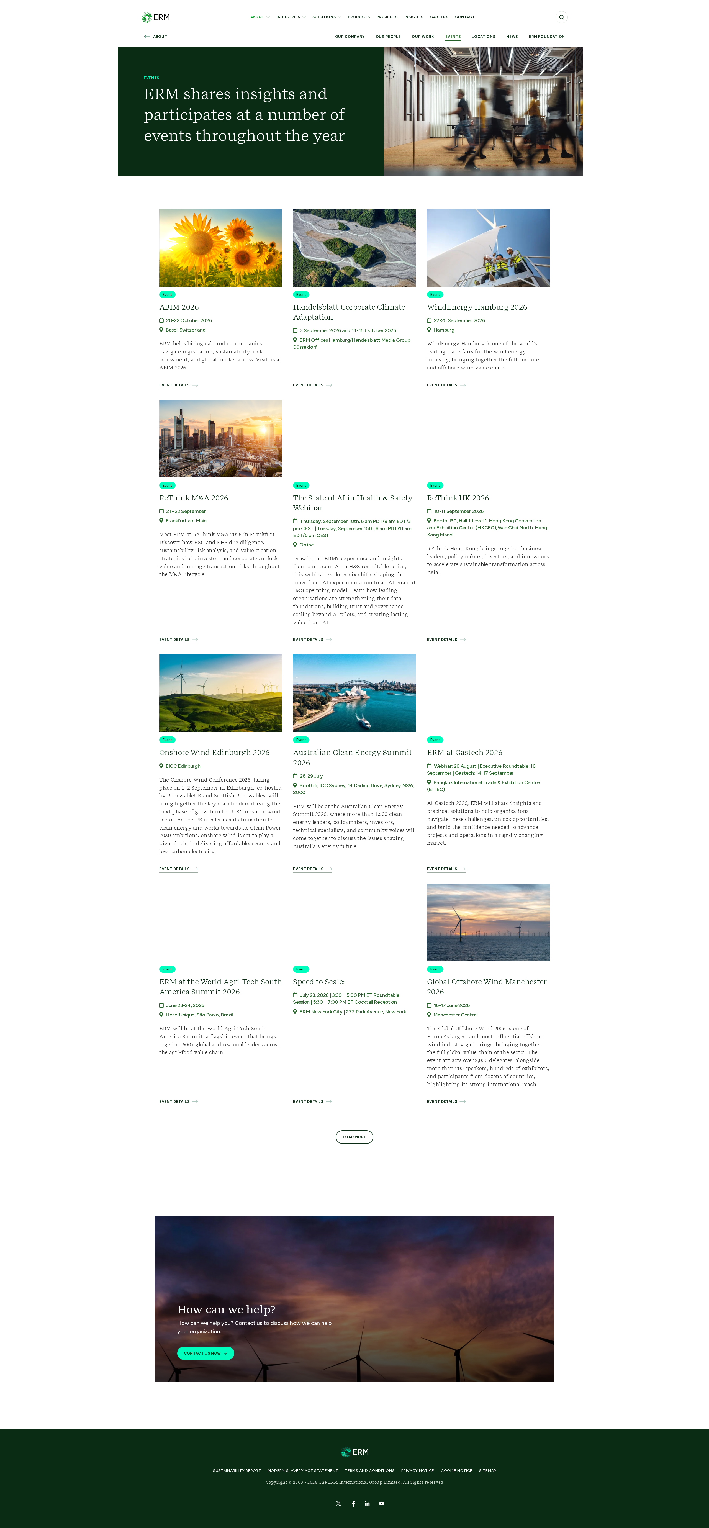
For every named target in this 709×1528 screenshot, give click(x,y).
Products (359, 17)
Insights (413, 17)
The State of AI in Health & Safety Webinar (352, 503)
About (257, 17)
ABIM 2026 (179, 307)
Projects (387, 17)
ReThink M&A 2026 (193, 498)
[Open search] (562, 17)
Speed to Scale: (319, 982)
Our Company (350, 37)
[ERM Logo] (155, 17)
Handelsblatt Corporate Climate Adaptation (349, 312)
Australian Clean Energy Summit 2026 (352, 757)
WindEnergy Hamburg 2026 (477, 307)
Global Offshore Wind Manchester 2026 (486, 987)
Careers (439, 17)
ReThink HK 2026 (458, 498)
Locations (483, 37)
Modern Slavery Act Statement (303, 1470)
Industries (288, 17)
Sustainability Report (237, 1470)
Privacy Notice (417, 1470)
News (512, 37)
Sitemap (487, 1470)
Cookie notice (456, 1470)
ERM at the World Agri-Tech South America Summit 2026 (220, 987)
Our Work (423, 37)
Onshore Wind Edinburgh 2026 (214, 752)
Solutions (324, 17)
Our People (388, 37)
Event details (174, 385)
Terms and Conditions (370, 1470)
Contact (465, 17)
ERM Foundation (547, 37)
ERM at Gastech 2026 (464, 752)
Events (453, 37)
